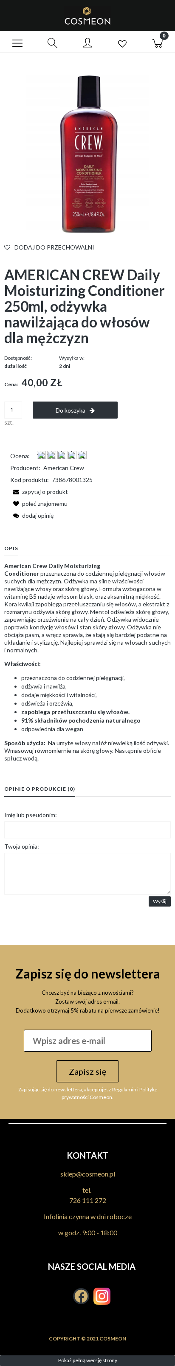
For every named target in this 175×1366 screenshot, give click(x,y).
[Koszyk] (157, 42)
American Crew (63, 467)
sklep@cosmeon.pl (87, 1174)
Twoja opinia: (21, 846)
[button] (17, 42)
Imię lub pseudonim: (30, 814)
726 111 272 (87, 1200)
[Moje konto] (87, 43)
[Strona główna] (87, 15)
